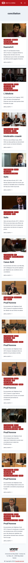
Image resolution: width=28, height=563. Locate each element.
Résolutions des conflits (11, 43)
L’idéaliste (8, 93)
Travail (10, 299)
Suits (6, 177)
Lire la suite (8, 62)
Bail (15, 254)
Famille (14, 130)
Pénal (13, 214)
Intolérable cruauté (13, 136)
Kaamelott (8, 47)
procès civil (7, 518)
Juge (13, 86)
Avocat (16, 84)
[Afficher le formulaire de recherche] (21, 3)
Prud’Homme (10, 302)
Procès (18, 516)
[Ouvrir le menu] (24, 3)
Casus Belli (9, 262)
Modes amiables (8, 41)
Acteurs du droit (8, 84)
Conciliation (7, 39)
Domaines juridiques (17, 256)
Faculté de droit (19, 561)
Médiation (15, 39)
